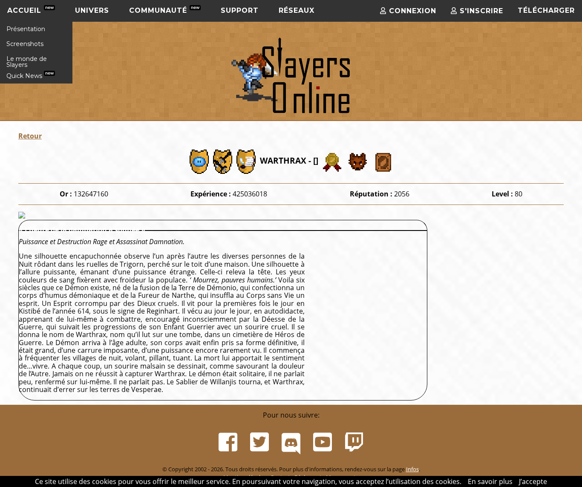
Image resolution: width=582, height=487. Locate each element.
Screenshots (24, 44)
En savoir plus (490, 481)
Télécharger (546, 10)
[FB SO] (228, 442)
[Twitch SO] (354, 442)
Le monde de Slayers (26, 62)
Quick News (25, 76)
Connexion (411, 11)
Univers (92, 10)
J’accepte (533, 481)
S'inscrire (480, 11)
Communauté (159, 10)
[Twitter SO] (259, 442)
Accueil (25, 10)
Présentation (25, 29)
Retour (30, 136)
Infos (412, 469)
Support (240, 10)
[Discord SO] (291, 442)
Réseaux (296, 10)
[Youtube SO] (322, 442)
